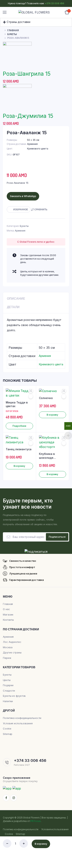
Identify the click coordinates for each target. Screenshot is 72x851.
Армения (32, 144)
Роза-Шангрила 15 (26, 73)
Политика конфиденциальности (22, 717)
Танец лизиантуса (18, 449)
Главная (13, 30)
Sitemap (7, 733)
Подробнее (19, 425)
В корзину (41, 843)
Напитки (8, 701)
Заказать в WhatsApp (23, 196)
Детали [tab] (13, 307)
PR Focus (35, 821)
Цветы (7, 680)
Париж (7, 657)
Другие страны (12, 652)
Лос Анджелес (12, 641)
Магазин (8, 614)
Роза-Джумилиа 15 (28, 116)
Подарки (8, 685)
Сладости (9, 690)
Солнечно (46, 398)
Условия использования (18, 723)
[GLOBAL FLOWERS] (36, 12)
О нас (6, 609)
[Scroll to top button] (66, 835)
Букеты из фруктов (14, 695)
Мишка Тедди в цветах (17, 404)
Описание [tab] (16, 298)
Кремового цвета (37, 148)
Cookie (7, 728)
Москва (7, 647)
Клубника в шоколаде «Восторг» (47, 455)
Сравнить (40, 209)
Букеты (12, 34)
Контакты (8, 619)
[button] (36, 20)
